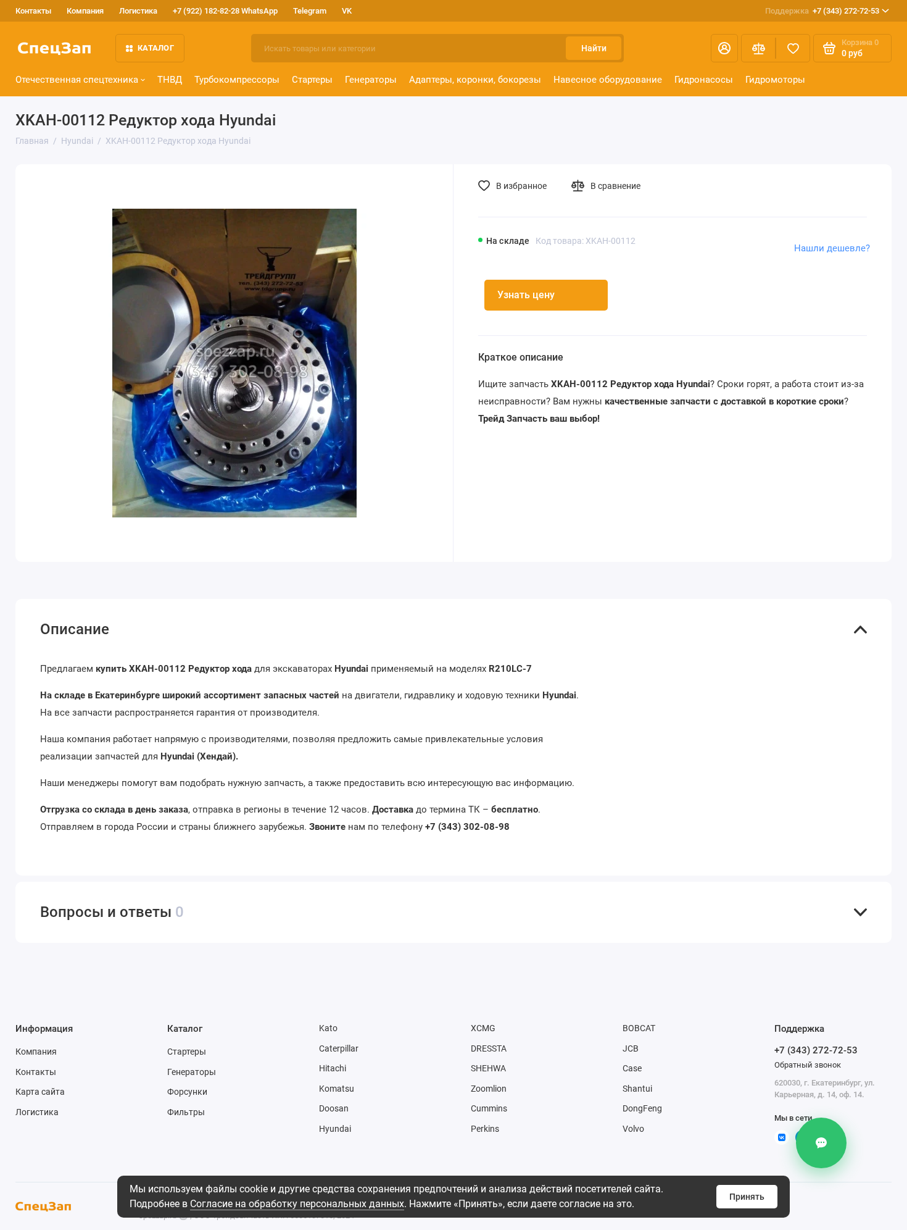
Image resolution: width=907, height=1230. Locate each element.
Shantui (637, 1089)
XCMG (483, 1028)
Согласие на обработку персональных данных (297, 1204)
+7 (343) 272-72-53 (822, 10)
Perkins (485, 1129)
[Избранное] (793, 48)
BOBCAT (639, 1028)
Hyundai (335, 1129)
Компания (85, 10)
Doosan (334, 1108)
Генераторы (371, 79)
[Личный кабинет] (724, 48)
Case (632, 1068)
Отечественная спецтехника (76, 79)
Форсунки (187, 1092)
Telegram (309, 10)
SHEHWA (488, 1068)
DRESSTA (489, 1048)
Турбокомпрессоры (237, 79)
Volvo (633, 1129)
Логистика (138, 10)
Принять (746, 1197)
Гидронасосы (703, 79)
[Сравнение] (758, 48)
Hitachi (332, 1068)
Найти (594, 48)
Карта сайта (40, 1092)
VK (347, 10)
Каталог (156, 47)
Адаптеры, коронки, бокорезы (475, 79)
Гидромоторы (775, 79)
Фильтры (186, 1112)
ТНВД (169, 79)
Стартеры (312, 79)
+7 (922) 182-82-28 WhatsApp (225, 10)
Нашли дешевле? (832, 248)
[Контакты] (821, 1143)
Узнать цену (526, 295)
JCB (631, 1048)
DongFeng (642, 1108)
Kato (328, 1028)
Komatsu (336, 1089)
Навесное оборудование (607, 79)
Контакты (33, 10)
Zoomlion (489, 1089)
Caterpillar (338, 1048)
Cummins (489, 1108)
